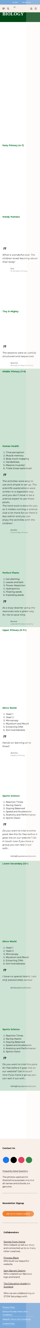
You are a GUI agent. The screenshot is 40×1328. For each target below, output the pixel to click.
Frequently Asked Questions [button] (15, 1171)
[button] (3, 8)
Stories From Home (14, 1241)
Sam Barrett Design (15, 1270)
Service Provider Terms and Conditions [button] (14, 1313)
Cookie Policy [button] (8, 1324)
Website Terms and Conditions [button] (16, 1319)
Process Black (11, 1257)
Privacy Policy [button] (8, 1307)
